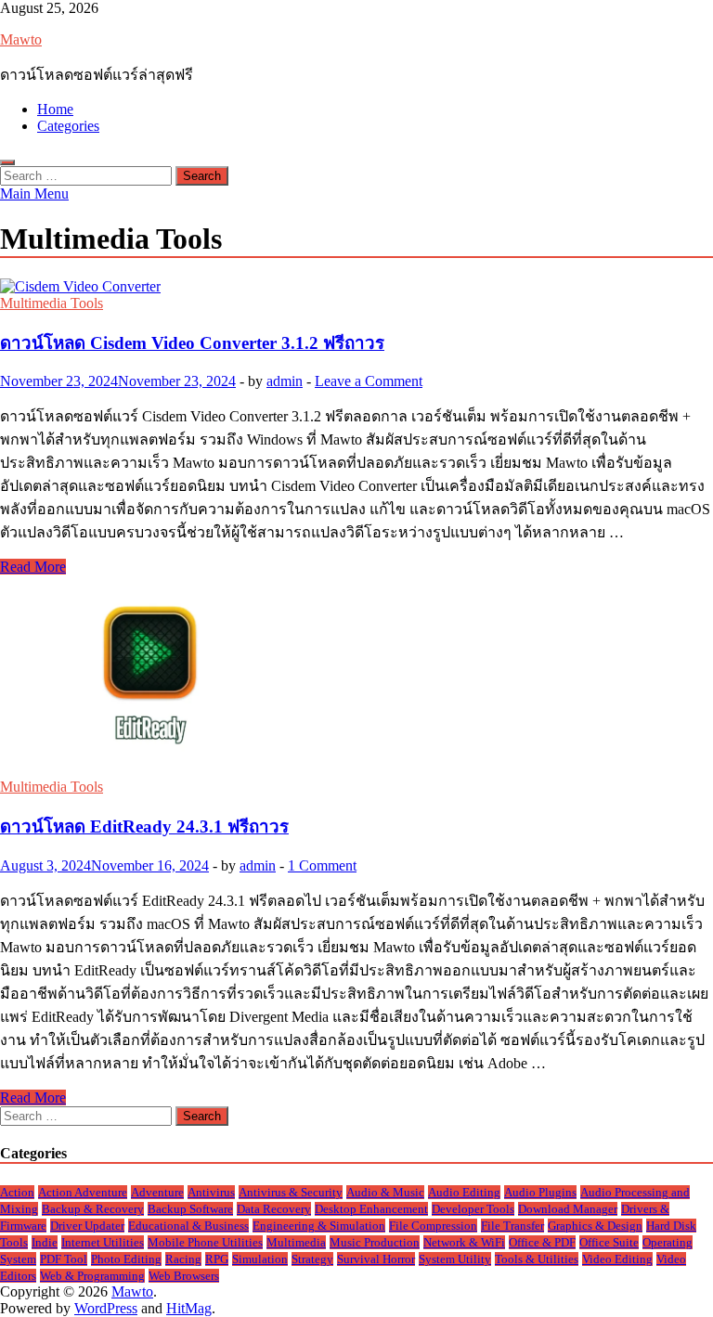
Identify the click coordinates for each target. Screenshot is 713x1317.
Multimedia (296, 1242)
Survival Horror (376, 1259)
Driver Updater (87, 1226)
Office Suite (609, 1242)
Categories (68, 126)
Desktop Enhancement (371, 1209)
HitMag (189, 1308)
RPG (216, 1259)
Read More (33, 567)
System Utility (455, 1259)
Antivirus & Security (291, 1192)
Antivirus (211, 1192)
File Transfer (512, 1226)
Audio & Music (385, 1192)
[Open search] (7, 162)
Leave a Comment (368, 381)
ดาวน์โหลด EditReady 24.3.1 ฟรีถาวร (144, 826)
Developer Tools (473, 1209)
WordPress (105, 1308)
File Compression (433, 1226)
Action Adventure (82, 1192)
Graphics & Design (595, 1226)
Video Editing (617, 1259)
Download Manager (567, 1209)
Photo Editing (126, 1259)
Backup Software (190, 1209)
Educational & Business (188, 1226)
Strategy (312, 1259)
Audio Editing (464, 1192)
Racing (183, 1259)
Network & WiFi (464, 1242)
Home (55, 109)
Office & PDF (542, 1242)
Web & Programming (92, 1276)
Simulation (260, 1259)
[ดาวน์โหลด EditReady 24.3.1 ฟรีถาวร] (356, 677)
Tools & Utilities (536, 1259)
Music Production (375, 1242)
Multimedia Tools (51, 303)
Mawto (21, 39)
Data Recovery (274, 1209)
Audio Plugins (540, 1192)
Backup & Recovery (93, 1209)
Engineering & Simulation (319, 1226)
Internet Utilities (102, 1242)
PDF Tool (63, 1259)
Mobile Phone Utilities (205, 1242)
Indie (45, 1242)
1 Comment (322, 865)
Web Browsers (184, 1276)
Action (17, 1192)
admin (284, 381)
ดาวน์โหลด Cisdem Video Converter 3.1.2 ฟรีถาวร (192, 343)
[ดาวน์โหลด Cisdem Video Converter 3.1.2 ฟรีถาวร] (356, 286)
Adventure (157, 1192)
